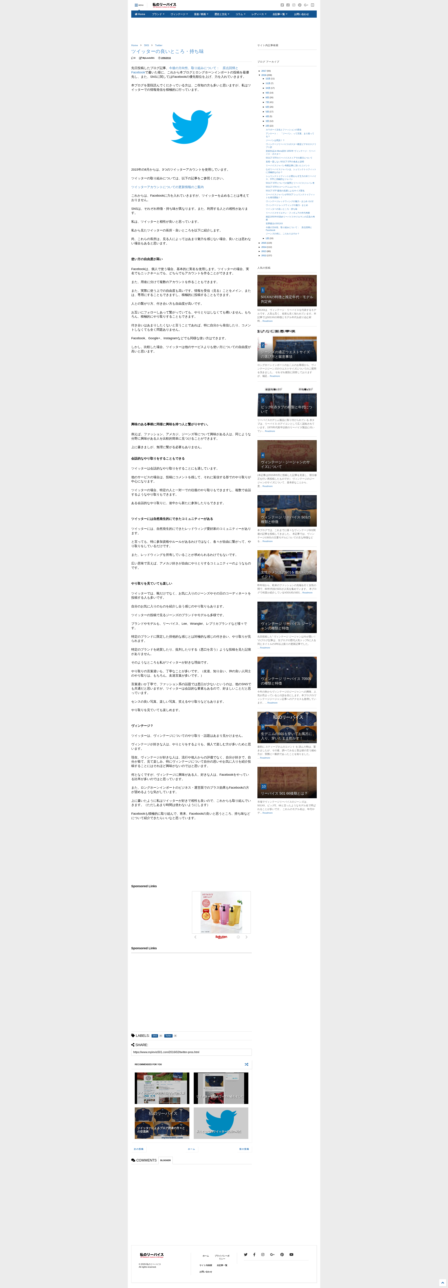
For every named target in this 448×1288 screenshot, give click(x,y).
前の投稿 (244, 1149)
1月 (268, 238)
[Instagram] (293, 5)
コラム (239, 14)
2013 (264, 251)
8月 (268, 97)
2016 (264, 75)
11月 (268, 83)
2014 (264, 247)
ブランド (157, 14)
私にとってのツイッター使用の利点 (218, 1131)
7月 (268, 102)
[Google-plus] (306, 5)
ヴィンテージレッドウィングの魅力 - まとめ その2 (289, 201)
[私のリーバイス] (164, 6)
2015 (264, 243)
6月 (268, 107)
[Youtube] (312, 5)
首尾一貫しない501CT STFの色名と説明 (285, 161)
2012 (264, 255)
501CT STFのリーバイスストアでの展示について (289, 158)
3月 (268, 121)
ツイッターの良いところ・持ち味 (281, 209)
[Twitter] (282, 5)
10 (264, 786)
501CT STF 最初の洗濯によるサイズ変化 (285, 190)
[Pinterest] (299, 5)
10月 (268, 88)
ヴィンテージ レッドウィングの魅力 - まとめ (287, 205)
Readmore (267, 321)
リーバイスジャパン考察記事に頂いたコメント (288, 165)
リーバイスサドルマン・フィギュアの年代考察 (288, 213)
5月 (268, 111)
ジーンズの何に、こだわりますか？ (282, 233)
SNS (146, 45)
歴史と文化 (221, 14)
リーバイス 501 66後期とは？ (284, 793)
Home (141, 14)
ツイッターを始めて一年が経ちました (220, 1096)
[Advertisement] (224, 31)
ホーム (191, 1149)
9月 (268, 93)
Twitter (158, 45)
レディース (258, 14)
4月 (268, 116)
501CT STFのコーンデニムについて (283, 187)
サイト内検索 (206, 1265)
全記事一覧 (279, 14)
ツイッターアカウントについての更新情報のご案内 (167, 187)
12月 (268, 78)
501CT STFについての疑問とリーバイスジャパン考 (290, 183)
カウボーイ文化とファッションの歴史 (284, 129)
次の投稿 (139, 1149)
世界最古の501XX (274, 223)
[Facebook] (288, 5)
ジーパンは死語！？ (275, 140)
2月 (268, 126)
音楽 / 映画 (200, 14)
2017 (264, 71)
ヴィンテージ (178, 14)
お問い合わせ (301, 14)
